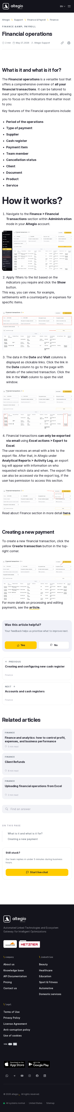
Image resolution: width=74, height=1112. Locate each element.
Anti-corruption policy (16, 1029)
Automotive (46, 988)
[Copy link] (62, 43)
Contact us (10, 988)
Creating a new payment (23, 839)
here (66, 513)
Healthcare (45, 970)
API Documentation (15, 976)
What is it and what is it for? (25, 833)
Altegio (6, 19)
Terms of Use (11, 1011)
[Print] (69, 43)
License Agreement (15, 1023)
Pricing (7, 982)
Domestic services (50, 994)
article (34, 607)
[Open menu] (69, 6)
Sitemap (50, 1103)
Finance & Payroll (36, 19)
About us (8, 964)
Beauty (43, 964)
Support (18, 19)
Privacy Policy (11, 1017)
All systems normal (15, 1103)
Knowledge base (13, 970)
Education (45, 976)
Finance (54, 19)
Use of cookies (12, 1035)
